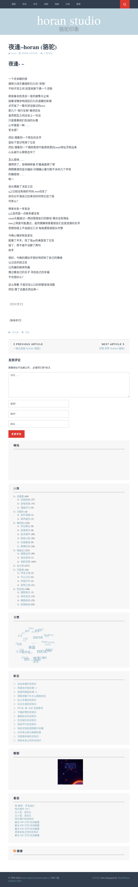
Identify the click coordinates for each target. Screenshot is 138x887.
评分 (35, 4)
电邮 (57, 4)
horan (13, 53)
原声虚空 (25, 518)
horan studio (69, 19)
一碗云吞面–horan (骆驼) (28, 346)
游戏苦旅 (25, 503)
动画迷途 (25, 499)
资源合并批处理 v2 (27, 687)
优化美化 (25, 526)
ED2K (43, 654)
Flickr (46, 644)
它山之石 (25, 576)
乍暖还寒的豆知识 (27, 712)
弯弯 (24, 638)
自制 (46, 4)
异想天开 (25, 581)
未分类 (15, 332)
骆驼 (14, 4)
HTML (51, 644)
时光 (25, 4)
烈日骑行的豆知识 (27, 720)
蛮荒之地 (25, 585)
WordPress (50, 636)
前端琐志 (25, 530)
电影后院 (25, 561)
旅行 (24, 632)
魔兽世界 (35, 631)
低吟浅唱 (25, 514)
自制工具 (39, 639)
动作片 (26, 652)
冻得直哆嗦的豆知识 (28, 736)
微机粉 (20, 522)
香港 (40, 636)
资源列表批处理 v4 (27, 691)
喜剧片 (49, 652)
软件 (43, 659)
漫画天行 (25, 507)
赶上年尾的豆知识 (27, 700)
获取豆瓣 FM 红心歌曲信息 (32, 695)
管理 (78, 4)
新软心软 (25, 538)
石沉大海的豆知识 (27, 704)
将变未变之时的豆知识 (29, 740)
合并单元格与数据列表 (29, 732)
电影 (37, 660)
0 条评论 (48, 53)
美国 (32, 649)
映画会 (20, 550)
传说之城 (25, 572)
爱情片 (40, 632)
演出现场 (25, 557)
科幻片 (23, 656)
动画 (20, 644)
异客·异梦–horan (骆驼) (112, 346)
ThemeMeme (124, 877)
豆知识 (42, 630)
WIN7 (33, 641)
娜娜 (21, 648)
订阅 (68, 4)
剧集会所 (25, 553)
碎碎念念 (25, 596)
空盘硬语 (25, 542)
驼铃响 (20, 589)
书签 (27, 332)
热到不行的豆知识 (27, 724)
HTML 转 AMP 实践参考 (30, 708)
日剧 (39, 650)
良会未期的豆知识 (27, 683)
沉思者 (20, 569)
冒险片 (33, 628)
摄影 (26, 659)
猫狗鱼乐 (25, 592)
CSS (27, 639)
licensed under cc (42, 877)
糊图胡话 (25, 600)
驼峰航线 (25, 604)
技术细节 (25, 534)
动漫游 (20, 496)
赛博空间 (25, 546)
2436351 (96, 877)
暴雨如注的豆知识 (27, 716)
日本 (21, 635)
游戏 (34, 662)
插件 (29, 631)
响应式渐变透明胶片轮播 (30, 728)
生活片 (19, 650)
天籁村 (20, 511)
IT (16, 641)
